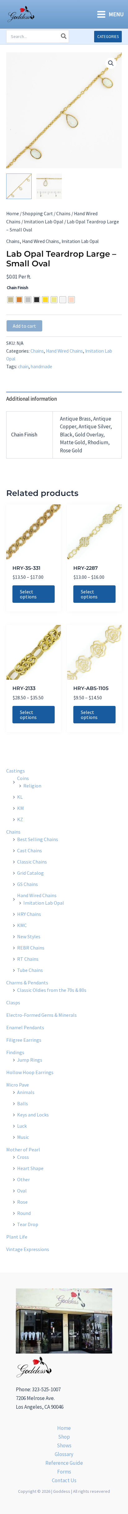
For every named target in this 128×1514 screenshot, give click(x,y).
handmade (41, 366)
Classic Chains (32, 862)
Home (12, 214)
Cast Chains (29, 850)
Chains (63, 214)
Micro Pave (17, 1085)
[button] (108, 36)
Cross (23, 1157)
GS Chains (27, 884)
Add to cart (24, 326)
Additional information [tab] (31, 398)
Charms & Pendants (27, 982)
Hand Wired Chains (40, 241)
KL (20, 797)
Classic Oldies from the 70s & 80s (51, 990)
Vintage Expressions (27, 1249)
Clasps (13, 1002)
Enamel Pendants (25, 1027)
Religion (32, 786)
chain (23, 366)
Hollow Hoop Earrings (29, 1072)
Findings (15, 1052)
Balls (22, 1103)
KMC (22, 925)
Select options (28, 594)
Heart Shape (30, 1168)
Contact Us (64, 1480)
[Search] (64, 36)
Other (23, 1179)
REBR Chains (30, 948)
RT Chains (28, 959)
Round (24, 1213)
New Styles (28, 936)
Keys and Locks (33, 1115)
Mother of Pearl (23, 1149)
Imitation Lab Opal (43, 222)
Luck (22, 1126)
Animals (25, 1092)
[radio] (10, 300)
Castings (15, 771)
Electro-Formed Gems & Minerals (41, 1015)
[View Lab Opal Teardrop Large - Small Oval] (19, 186)
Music (23, 1137)
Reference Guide (64, 1462)
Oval (22, 1191)
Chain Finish (17, 287)
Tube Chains (30, 970)
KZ (20, 819)
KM (20, 808)
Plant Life (16, 1237)
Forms (64, 1471)
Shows (64, 1445)
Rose (22, 1202)
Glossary (64, 1454)
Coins (23, 778)
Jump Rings (29, 1060)
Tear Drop (27, 1224)
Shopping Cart (37, 214)
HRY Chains (29, 914)
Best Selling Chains (37, 839)
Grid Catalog (30, 873)
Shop (64, 1436)
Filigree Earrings (23, 1040)
